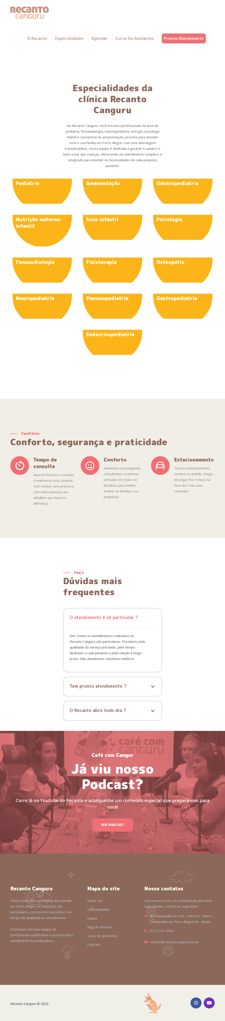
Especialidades (69, 38)
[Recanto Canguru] (29, 12)
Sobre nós (95, 900)
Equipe (92, 918)
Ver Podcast (112, 825)
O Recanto (37, 38)
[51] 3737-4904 (162, 930)
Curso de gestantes (135, 38)
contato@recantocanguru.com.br (174, 942)
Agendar (99, 38)
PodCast (93, 944)
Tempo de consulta (45, 463)
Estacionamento (194, 459)
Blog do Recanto (99, 927)
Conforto (115, 459)
